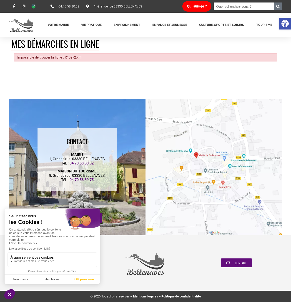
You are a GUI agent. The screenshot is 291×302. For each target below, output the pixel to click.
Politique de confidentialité (181, 296)
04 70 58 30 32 (82, 163)
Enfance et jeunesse (169, 25)
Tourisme (264, 25)
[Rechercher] (278, 6)
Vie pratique (91, 25)
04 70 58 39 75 (82, 180)
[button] (285, 23)
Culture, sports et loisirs (221, 25)
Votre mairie (58, 25)
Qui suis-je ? (197, 6)
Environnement (127, 25)
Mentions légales (145, 296)
